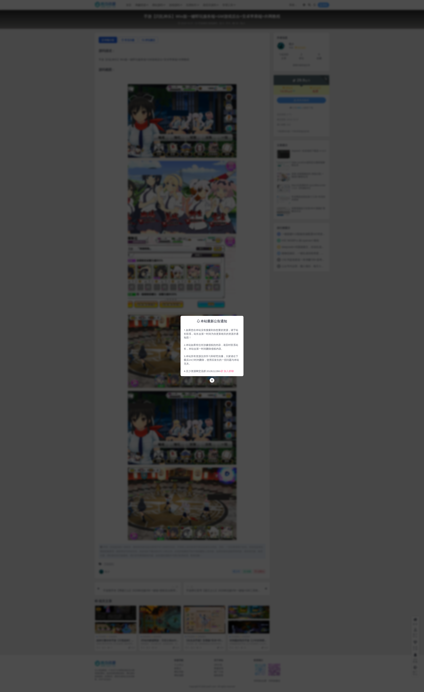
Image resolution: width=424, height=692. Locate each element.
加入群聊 (229, 371)
